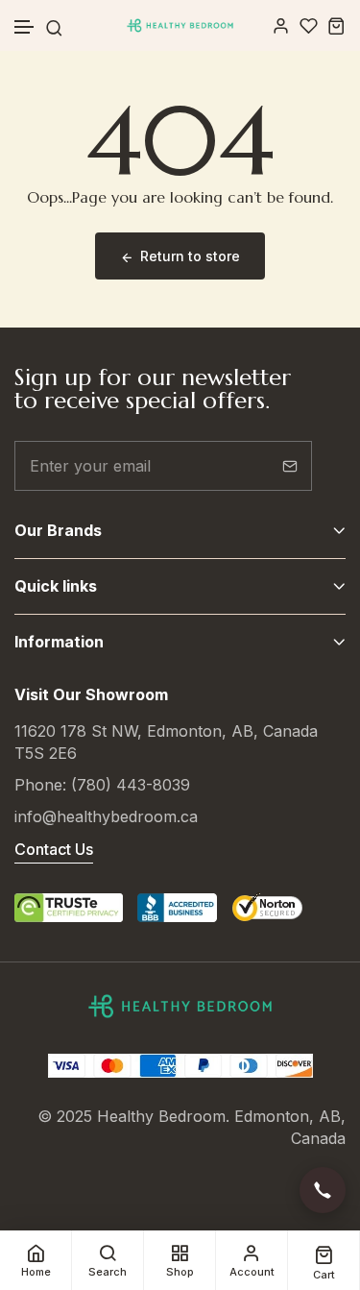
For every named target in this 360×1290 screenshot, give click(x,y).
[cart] (336, 25)
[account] (281, 25)
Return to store (190, 256)
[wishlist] (309, 25)
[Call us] (323, 1190)
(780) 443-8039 (130, 784)
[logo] (180, 25)
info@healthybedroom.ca (106, 816)
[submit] (290, 466)
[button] (25, 27)
